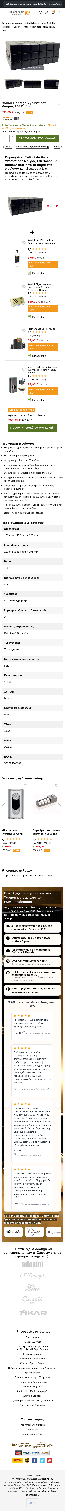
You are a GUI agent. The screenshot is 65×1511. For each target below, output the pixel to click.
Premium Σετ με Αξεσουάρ (41, 329)
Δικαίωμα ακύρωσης (32, 1386)
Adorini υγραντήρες (32, 1434)
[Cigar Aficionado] (13, 1232)
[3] (39, 249)
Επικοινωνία (32, 1337)
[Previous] (3, 146)
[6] (39, 293)
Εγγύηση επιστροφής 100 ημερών (32, 1377)
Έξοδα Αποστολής (32, 1354)
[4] (42, 249)
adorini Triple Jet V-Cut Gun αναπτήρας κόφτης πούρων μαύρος (42, 370)
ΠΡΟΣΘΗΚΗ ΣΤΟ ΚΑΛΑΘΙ (37, 138)
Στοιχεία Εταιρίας (33, 1396)
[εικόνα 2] (32, 84)
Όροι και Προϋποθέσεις (32, 1363)
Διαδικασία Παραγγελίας (33, 1358)
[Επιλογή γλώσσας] (32, 1503)
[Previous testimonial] (7, 1105)
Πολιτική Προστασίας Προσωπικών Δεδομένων (32, 1368)
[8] (42, 293)
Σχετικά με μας (32, 1372)
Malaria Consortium (40, 1479)
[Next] (61, 146)
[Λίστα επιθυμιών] (59, 13)
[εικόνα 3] (51, 84)
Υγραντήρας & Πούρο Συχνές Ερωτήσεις (33, 1400)
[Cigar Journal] (34, 1232)
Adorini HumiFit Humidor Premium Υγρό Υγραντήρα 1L (41, 243)
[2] (36, 249)
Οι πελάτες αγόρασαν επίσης (32, 146)
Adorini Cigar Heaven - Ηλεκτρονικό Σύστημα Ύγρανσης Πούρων (39, 287)
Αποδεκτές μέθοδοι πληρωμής (32, 1391)
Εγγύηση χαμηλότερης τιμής (29, 960)
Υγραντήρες (32, 1429)
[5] (45, 249)
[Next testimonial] (58, 1105)
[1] (33, 249)
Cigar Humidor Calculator (33, 1405)
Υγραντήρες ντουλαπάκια (32, 1425)
